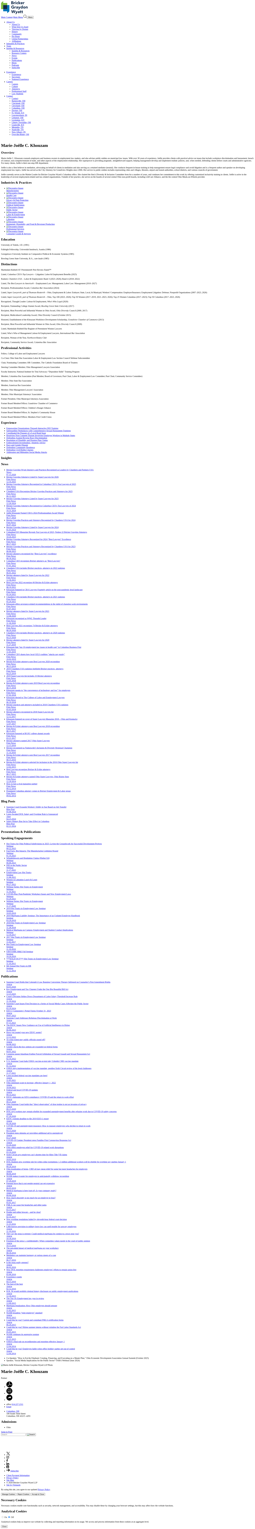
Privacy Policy (12, 1478)
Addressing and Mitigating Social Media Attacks (26, 452)
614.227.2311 (17, 1404)
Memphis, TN (18, 127)
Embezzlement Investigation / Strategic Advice (25, 443)
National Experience (20, 79)
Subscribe (16, 67)
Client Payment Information (18, 1475)
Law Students (17, 94)
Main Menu (18, 17)
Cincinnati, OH (18, 103)
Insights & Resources (15, 48)
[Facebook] (7, 1461)
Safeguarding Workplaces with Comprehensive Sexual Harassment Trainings (38, 431)
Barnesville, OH (18, 101)
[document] (127, 1513)
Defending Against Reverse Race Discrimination (26, 438)
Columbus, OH (18, 108)
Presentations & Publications (21, 832)
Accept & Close (38, 1494)
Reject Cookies (23, 1494)
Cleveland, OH (18, 106)
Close (4, 1527)
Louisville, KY (18, 125)
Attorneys (16, 89)
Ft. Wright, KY (18, 113)
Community (17, 34)
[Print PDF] (9, 1387)
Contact (9, 96)
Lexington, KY (18, 120)
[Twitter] (8, 1455)
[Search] (25, 17)
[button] (9, 1400)
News (14, 55)
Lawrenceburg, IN (19, 115)
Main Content (7, 17)
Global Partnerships (20, 39)
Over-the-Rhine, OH (20, 134)
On (5, 1517)
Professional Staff (19, 91)
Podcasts (15, 65)
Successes (16, 77)
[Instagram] (7, 1458)
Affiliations (16, 41)
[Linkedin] (7, 1464)
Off (12, 1517)
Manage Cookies (8, 1494)
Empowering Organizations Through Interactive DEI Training (32, 428)
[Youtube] (7, 1467)
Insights (6, 458)
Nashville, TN (18, 129)
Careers (9, 82)
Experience (11, 72)
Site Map (10, 1480)
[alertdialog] (127, 1513)
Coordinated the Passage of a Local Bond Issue (26, 433)
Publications (17, 60)
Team (8, 46)
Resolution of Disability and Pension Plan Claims (27, 440)
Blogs (14, 63)
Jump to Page (6, 1432)
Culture (15, 86)
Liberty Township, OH (21, 122)
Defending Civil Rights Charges (19, 450)
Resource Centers (19, 53)
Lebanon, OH (17, 118)
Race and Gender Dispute (17, 445)
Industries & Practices (15, 43)
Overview (7, 152)
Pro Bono (16, 36)
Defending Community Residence (20, 447)
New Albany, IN (19, 132)
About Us (10, 22)
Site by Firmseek (13, 1485)
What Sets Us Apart (20, 27)
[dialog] (127, 1492)
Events (14, 58)
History (15, 31)
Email (8, 1407)
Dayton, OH (17, 110)
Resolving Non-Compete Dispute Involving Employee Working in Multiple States (40, 435)
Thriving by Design (20, 29)
